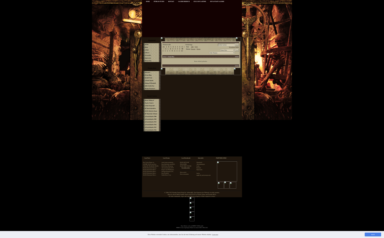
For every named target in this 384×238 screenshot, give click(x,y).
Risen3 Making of (149, 100)
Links (198, 166)
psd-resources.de (206, 175)
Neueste (193, 49)
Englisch (147, 143)
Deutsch (147, 141)
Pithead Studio (159, 1)
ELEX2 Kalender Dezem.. (150, 168)
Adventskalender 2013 (150, 122)
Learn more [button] (215, 234)
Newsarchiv (148, 55)
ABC (192, 47)
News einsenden (184, 174)
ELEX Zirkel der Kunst (151, 111)
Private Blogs (148, 75)
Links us (147, 52)
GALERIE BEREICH (184, 1)
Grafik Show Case (166, 175)
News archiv (183, 172)
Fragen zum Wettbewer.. (168, 169)
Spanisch (147, 152)
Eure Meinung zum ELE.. (168, 164)
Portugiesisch (148, 149)
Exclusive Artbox (200, 1)
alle (164, 47)
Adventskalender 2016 (150, 130)
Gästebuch (199, 162)
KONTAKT (171, 1)
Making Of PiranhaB (150, 83)
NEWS (146, 44)
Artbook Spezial (149, 80)
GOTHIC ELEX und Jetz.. (150, 164)
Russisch (147, 150)
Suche (198, 173)
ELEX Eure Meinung (167, 166)
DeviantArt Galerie (217, 1)
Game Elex (171, 57)
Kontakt (198, 168)
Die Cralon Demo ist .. (149, 162)
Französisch (148, 145)
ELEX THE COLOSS (185, 166)
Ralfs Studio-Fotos (149, 86)
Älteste (198, 49)
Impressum (148, 58)
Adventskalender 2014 (150, 124)
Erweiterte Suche (234, 47)
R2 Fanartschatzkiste (150, 108)
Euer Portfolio (165, 173)
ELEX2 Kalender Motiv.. (149, 169)
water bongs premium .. (168, 162)
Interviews (147, 72)
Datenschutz (148, 61)
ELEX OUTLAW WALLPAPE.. (184, 163)
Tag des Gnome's (149, 103)
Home (148, 1)
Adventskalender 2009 (150, 119)
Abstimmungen (200, 164)
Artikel (146, 50)
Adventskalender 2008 (150, 116)
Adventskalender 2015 (150, 127)
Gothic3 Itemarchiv (150, 106)
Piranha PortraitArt (150, 88)
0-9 (182, 51)
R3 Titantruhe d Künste (151, 114)
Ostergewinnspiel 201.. (168, 171)
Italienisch (147, 147)
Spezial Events (148, 78)
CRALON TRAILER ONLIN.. (151, 166)
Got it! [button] (373, 234)
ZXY (196, 47)
